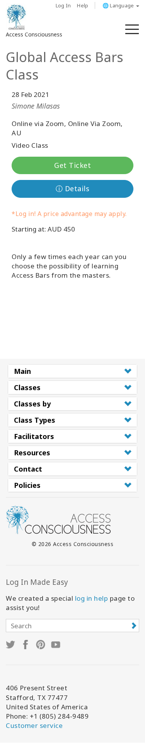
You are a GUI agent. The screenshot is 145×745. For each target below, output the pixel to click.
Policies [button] (27, 485)
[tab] (72, 371)
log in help (91, 598)
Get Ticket (72, 165)
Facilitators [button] (34, 436)
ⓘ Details (73, 188)
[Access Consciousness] (16, 17)
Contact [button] (28, 469)
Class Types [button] (34, 420)
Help (82, 5)
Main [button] (22, 371)
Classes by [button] (32, 403)
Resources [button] (32, 452)
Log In (63, 5)
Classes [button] (27, 387)
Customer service (34, 725)
